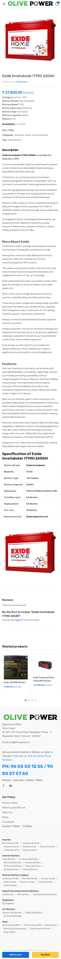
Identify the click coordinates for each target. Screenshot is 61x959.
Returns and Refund (13, 807)
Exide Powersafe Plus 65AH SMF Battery (43, 679)
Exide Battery (14, 140)
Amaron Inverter (11, 846)
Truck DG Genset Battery (45, 894)
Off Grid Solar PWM (32, 925)
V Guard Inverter (11, 850)
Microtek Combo (30, 878)
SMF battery (23, 894)
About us (7, 812)
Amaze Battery (11, 869)
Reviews (22, 82)
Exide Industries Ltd (37, 516)
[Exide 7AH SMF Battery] (16, 667)
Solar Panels (9, 932)
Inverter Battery (40, 135)
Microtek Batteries (13, 862)
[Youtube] (10, 785)
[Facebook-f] (3, 785)
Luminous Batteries (28, 859)
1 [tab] (25, 700)
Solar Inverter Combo (40, 928)
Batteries (19, 135)
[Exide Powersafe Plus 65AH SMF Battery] (45, 665)
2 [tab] (29, 700)
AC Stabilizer (8, 903)
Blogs (5, 817)
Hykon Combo (10, 885)
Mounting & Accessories (15, 928)
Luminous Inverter (31, 843)
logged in (19, 620)
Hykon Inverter (30, 850)
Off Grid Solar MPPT (11, 925)
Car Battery (8, 894)
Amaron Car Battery (12, 912)
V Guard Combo (45, 882)
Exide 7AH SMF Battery (15, 682)
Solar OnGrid (51, 925)
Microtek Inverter (10, 843)
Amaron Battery (33, 862)
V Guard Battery (30, 869)
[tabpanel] (15, 675)
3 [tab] (32, 700)
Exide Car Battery (33, 912)
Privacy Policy (10, 802)
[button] (56, 4)
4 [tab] (35, 700)
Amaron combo (27, 882)
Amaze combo (48, 878)
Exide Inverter (29, 846)
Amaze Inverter (47, 846)
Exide (28, 135)
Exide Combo (10, 882)
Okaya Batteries (33, 866)
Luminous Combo (10, 878)
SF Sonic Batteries (13, 866)
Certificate (8, 821)
